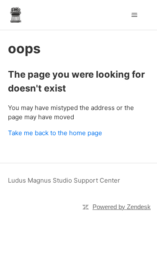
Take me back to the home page (55, 133)
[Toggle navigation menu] (134, 15)
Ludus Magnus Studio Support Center (64, 180)
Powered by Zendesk (122, 206)
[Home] (15, 15)
